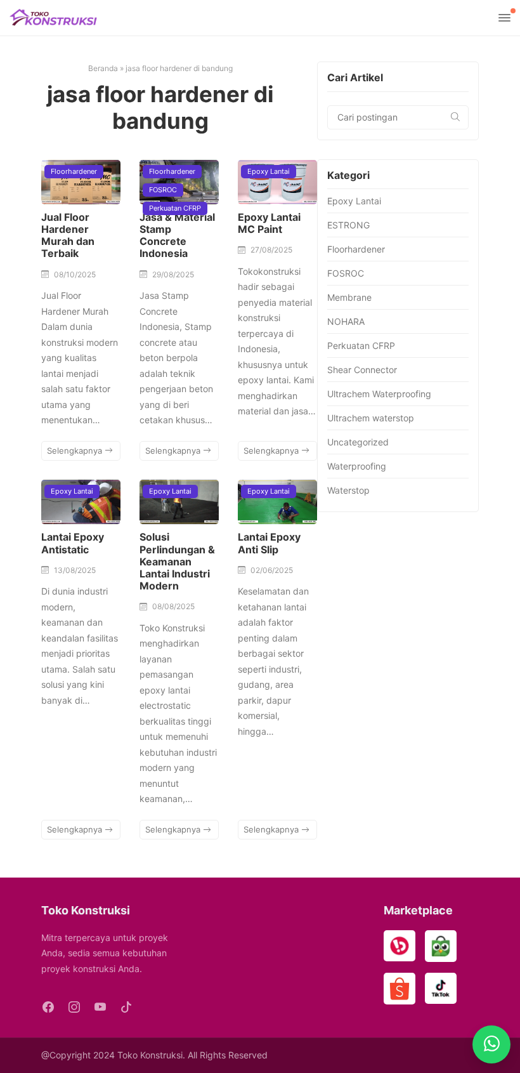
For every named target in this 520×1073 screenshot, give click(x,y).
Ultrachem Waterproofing (379, 393)
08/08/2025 (173, 606)
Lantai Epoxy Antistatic (72, 542)
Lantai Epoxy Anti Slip (269, 542)
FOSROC (163, 189)
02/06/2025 (271, 570)
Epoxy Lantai (268, 171)
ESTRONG (348, 225)
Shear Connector (362, 369)
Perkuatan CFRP (175, 208)
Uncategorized (358, 442)
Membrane (349, 297)
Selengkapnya (76, 450)
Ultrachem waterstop (370, 417)
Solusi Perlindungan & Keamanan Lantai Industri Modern (177, 561)
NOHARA (346, 321)
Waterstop (348, 490)
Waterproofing (356, 466)
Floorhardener (74, 171)
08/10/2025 (75, 274)
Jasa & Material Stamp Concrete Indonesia (177, 235)
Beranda (103, 68)
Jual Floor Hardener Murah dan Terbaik (67, 235)
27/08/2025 (271, 249)
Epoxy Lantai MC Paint (269, 223)
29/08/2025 (173, 274)
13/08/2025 (75, 570)
